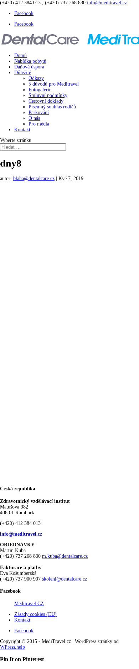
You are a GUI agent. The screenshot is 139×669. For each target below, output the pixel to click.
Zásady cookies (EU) (35, 614)
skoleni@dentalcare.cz (64, 579)
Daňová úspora (29, 67)
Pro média (39, 124)
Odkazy (36, 78)
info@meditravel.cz (21, 534)
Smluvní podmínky (48, 95)
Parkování (39, 112)
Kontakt (22, 129)
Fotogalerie (40, 89)
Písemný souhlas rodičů (52, 106)
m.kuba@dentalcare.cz (65, 556)
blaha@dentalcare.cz (34, 178)
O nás (34, 118)
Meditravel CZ (29, 603)
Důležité (22, 72)
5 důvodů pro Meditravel (54, 84)
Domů (20, 55)
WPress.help (12, 647)
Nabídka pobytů (30, 61)
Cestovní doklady (46, 101)
